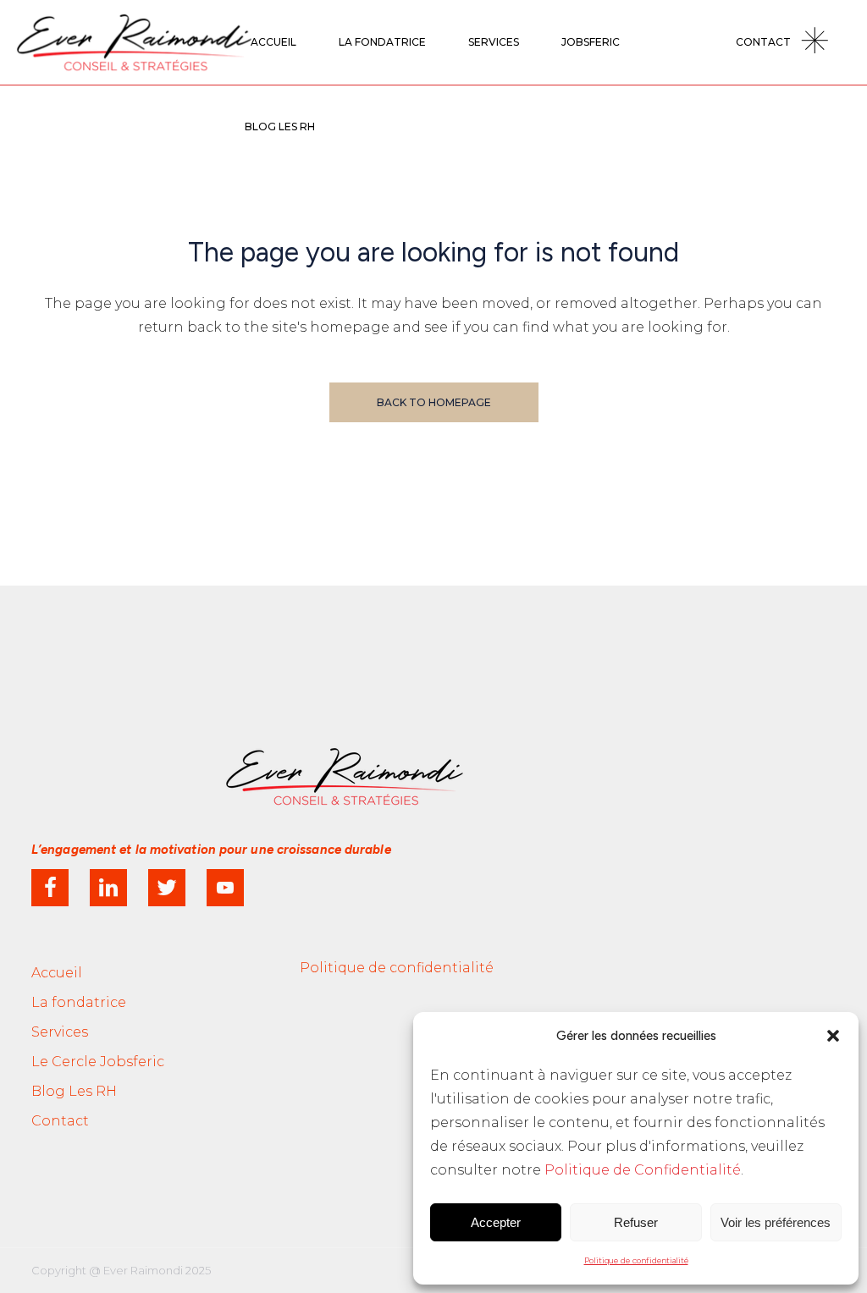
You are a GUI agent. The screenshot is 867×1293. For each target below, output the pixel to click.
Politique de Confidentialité (642, 1170)
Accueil (56, 973)
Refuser (636, 1222)
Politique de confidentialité (636, 1260)
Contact (60, 1121)
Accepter (496, 1222)
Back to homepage (434, 402)
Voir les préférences (776, 1222)
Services (59, 1032)
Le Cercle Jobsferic (97, 1062)
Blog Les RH (74, 1091)
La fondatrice (78, 1002)
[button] (833, 1035)
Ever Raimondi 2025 (157, 1270)
